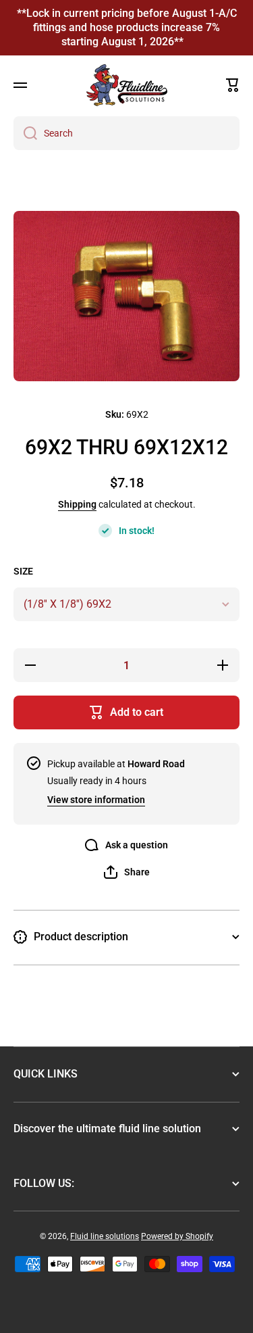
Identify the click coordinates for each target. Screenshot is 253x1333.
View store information (96, 799)
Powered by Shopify (177, 1236)
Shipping (77, 504)
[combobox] (126, 133)
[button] (233, 85)
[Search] (25, 133)
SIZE (23, 571)
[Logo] (126, 85)
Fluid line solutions (104, 1236)
